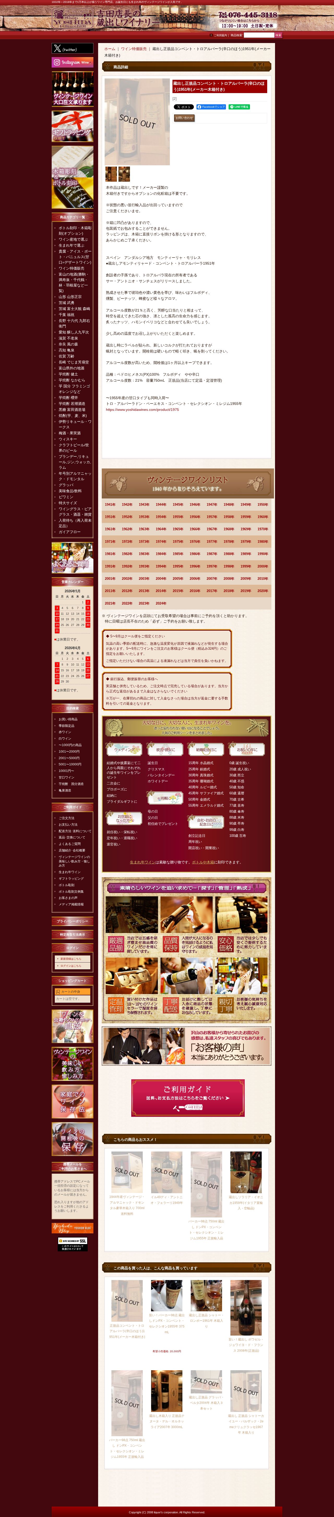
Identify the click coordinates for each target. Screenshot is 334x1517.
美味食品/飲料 (70, 491)
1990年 (263, 554)
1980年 (263, 542)
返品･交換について (72, 837)
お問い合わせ (269, 20)
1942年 (127, 505)
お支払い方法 (68, 824)
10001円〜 (66, 771)
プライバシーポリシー (72, 921)
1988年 (229, 554)
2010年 (263, 579)
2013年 (144, 591)
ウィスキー (68, 439)
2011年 (110, 591)
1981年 (110, 554)
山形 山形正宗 (70, 297)
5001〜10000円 (70, 764)
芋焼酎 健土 (68, 374)
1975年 (178, 542)
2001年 (110, 579)
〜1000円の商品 (70, 745)
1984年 (161, 554)
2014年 (161, 591)
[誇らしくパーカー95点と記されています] (124, 174)
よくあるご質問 (70, 844)
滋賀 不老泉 (68, 338)
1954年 (161, 517)
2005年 (178, 579)
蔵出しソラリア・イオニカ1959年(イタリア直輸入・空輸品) (246, 1202)
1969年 (246, 529)
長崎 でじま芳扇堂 (74, 362)
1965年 (178, 529)
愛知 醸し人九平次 (74, 332)
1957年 (212, 517)
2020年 (263, 591)
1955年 (178, 517)
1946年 (195, 505)
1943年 (144, 505)
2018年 (229, 591)
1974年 (161, 542)
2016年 (195, 591)
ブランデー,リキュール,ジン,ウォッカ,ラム (75, 462)
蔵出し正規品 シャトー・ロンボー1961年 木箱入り (206, 1320)
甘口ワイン (66, 777)
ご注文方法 (66, 818)
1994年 (161, 566)
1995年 (178, 566)
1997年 (212, 566)
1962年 (127, 529)
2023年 (144, 603)
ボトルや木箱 (203, 862)
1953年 (144, 517)
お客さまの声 (68, 898)
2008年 (229, 579)
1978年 (229, 542)
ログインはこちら (71, 965)
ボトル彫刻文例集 (71, 891)
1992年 (127, 566)
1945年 (178, 505)
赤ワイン (65, 732)
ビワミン (66, 497)
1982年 (127, 554)
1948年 (229, 505)
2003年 (144, 579)
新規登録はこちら (71, 958)
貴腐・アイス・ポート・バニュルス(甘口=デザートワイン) (75, 256)
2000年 (263, 566)
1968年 (229, 529)
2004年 (161, 579)
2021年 (110, 603)
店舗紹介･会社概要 (72, 850)
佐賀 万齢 (66, 356)
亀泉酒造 (65, 790)
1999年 (246, 566)
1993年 (144, 566)
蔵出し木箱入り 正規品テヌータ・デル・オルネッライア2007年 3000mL (166, 1421)
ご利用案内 (220, 35)
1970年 (263, 529)
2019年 (246, 591)
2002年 (127, 579)
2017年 (212, 591)
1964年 (161, 529)
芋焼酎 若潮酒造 (72, 403)
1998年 (229, 566)
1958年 (229, 517)
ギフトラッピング (71, 878)
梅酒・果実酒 (70, 433)
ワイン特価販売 (71, 268)
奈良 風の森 (68, 344)
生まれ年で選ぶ (71, 245)
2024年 (161, 603)
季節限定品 (66, 726)
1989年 (246, 554)
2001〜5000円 (69, 758)
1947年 (212, 505)
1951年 (110, 517)
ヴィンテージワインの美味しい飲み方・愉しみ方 (74, 861)
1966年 (195, 529)
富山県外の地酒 (71, 368)
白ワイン (65, 738)
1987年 (212, 554)
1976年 (195, 542)
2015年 (178, 591)
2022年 (127, 603)
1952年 (127, 517)
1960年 (263, 517)
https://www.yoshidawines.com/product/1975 (142, 409)
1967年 (212, 529)
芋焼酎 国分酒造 (71, 784)
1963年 (144, 529)
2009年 (246, 579)
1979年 (246, 542)
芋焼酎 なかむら (72, 380)
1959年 (246, 517)
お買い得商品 (68, 719)
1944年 (161, 505)
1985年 (178, 554)
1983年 (144, 554)
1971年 (110, 542)
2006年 (195, 579)
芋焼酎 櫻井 (68, 397)
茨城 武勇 (66, 303)
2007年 (212, 579)
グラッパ (66, 485)
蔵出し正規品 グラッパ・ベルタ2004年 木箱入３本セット (206, 1403)
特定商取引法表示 (72, 934)
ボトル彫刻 (66, 885)
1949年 (246, 505)
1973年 (144, 542)
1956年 (195, 517)
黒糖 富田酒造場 (72, 409)
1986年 (195, 554)
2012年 (127, 591)
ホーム (109, 49)
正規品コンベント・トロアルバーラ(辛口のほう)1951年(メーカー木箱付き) (127, 1331)
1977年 (212, 542)
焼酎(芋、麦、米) (73, 415)
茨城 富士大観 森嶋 (74, 309)
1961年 (110, 529)
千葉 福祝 (66, 315)
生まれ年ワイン (70, 872)
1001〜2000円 (69, 751)
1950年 (263, 505)
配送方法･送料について (75, 831)
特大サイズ (68, 503)
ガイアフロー (70, 532)
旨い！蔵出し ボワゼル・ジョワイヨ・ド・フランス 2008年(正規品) (246, 1345)
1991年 (110, 566)
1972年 (127, 542)
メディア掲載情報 (71, 904)
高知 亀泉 (66, 350)
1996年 (195, 566)
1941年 (110, 505)
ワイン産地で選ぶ (73, 239)
